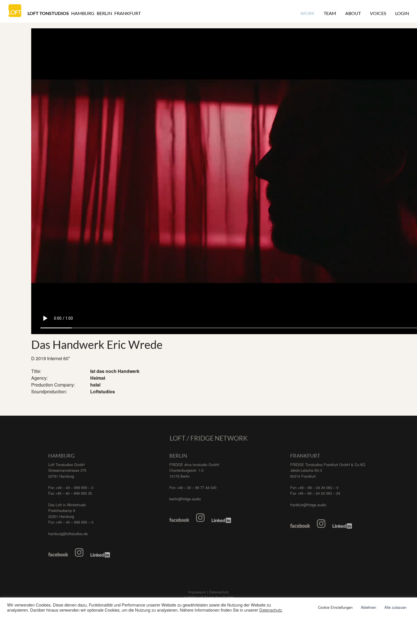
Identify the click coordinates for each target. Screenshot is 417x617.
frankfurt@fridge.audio (308, 504)
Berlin (104, 13)
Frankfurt (127, 13)
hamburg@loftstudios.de (68, 533)
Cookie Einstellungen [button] (335, 607)
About (353, 13)
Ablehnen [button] (368, 607)
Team (330, 13)
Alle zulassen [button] (395, 607)
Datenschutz (270, 609)
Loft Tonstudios (48, 13)
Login (402, 13)
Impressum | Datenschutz (208, 592)
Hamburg (82, 13)
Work (307, 13)
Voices (378, 13)
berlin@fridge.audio (185, 498)
